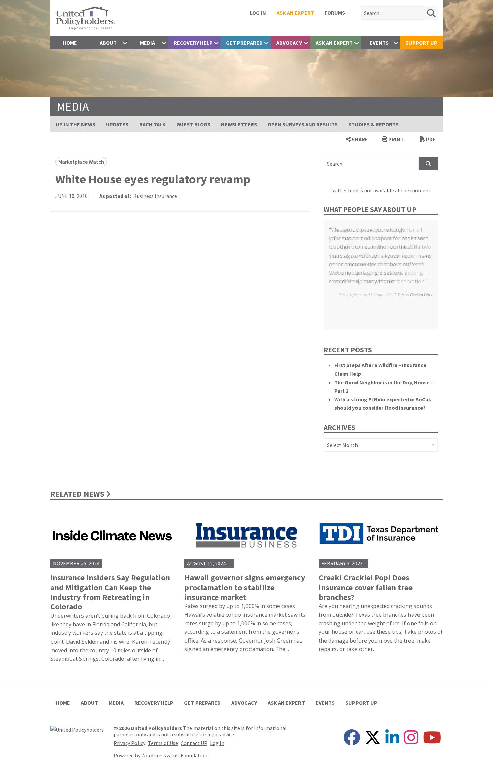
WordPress (153, 755)
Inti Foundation (189, 755)
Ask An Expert (295, 12)
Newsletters (239, 124)
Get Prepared (244, 42)
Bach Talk (152, 124)
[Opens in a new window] (77, 729)
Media (147, 42)
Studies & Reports (373, 124)
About (108, 42)
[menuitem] (257, 12)
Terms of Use (163, 743)
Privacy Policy (129, 743)
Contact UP (194, 743)
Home (70, 42)
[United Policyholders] (85, 17)
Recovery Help (193, 42)
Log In (258, 12)
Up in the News (75, 124)
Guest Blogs (193, 124)
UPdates (117, 124)
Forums (335, 12)
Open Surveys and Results (303, 124)
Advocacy (289, 42)
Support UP (421, 42)
